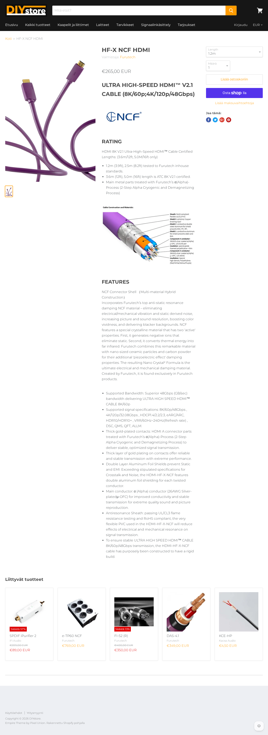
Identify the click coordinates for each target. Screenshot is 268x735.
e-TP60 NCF (72, 636)
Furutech (127, 57)
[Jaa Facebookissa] (208, 119)
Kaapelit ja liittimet (73, 25)
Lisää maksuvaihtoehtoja (234, 103)
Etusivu (11, 25)
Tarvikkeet (125, 25)
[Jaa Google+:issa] (221, 119)
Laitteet (102, 25)
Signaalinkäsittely (156, 25)
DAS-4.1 (173, 636)
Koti (8, 39)
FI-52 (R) (121, 636)
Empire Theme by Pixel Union (25, 723)
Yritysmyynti (35, 712)
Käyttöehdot (13, 712)
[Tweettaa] (215, 119)
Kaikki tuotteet (37, 25)
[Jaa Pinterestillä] (228, 119)
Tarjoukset (186, 25)
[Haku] (231, 10)
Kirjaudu (240, 25)
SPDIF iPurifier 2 (23, 636)
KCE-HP (225, 636)
